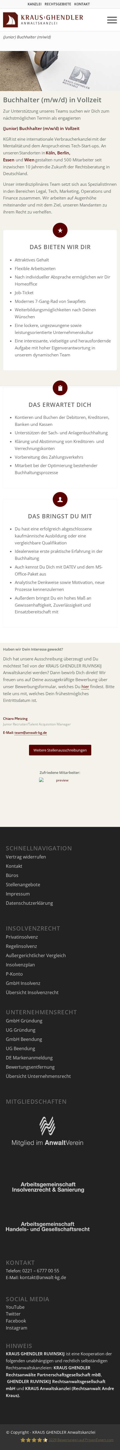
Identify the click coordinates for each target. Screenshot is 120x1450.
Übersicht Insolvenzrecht (32, 992)
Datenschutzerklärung (29, 903)
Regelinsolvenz (21, 946)
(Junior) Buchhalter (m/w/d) (27, 37)
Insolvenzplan (20, 965)
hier (85, 686)
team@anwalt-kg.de (31, 732)
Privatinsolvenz (22, 937)
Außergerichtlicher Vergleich (36, 955)
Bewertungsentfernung (30, 1067)
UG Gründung (20, 1030)
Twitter (13, 1314)
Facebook (16, 1321)
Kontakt (14, 866)
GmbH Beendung (24, 1039)
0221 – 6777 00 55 (40, 1271)
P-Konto (14, 974)
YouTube (15, 1307)
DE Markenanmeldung (29, 1058)
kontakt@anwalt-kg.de (43, 1277)
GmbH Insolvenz (23, 983)
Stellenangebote (23, 884)
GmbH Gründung (24, 1021)
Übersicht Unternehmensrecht (38, 1076)
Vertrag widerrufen (26, 857)
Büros (12, 875)
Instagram (16, 1328)
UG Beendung (20, 1048)
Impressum (18, 894)
